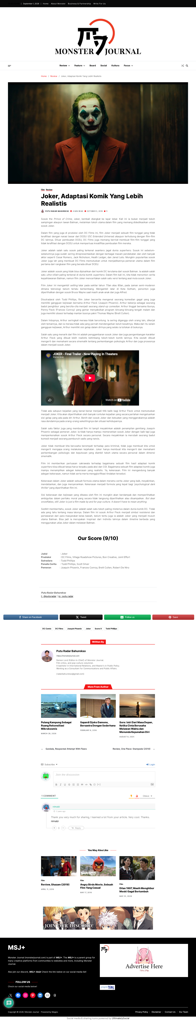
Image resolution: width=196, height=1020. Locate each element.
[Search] (187, 66)
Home (45, 3)
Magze (55, 1012)
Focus (127, 65)
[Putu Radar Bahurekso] (47, 656)
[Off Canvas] (9, 65)
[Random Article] (182, 65)
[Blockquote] (82, 784)
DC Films (59, 628)
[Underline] (65, 784)
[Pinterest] (33, 995)
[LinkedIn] (40, 995)
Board (93, 65)
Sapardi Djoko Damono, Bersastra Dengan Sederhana (97, 724)
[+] (99, 784)
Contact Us (170, 1012)
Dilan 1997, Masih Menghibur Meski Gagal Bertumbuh (136, 890)
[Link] (91, 784)
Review (63, 65)
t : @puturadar (48, 596)
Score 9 (98, 628)
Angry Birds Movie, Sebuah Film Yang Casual (96, 886)
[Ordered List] (73, 784)
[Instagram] (25, 995)
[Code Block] (86, 784)
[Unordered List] (78, 784)
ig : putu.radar (65, 596)
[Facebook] (18, 995)
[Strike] (69, 784)
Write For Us (99, 3)
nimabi (56, 806)
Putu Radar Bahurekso (57, 211)
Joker (88, 628)
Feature (78, 65)
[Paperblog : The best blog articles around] (144, 987)
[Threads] (55, 995)
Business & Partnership (79, 3)
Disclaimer (156, 1012)
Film (43, 189)
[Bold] (56, 784)
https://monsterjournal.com (67, 656)
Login (152, 764)
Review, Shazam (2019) (55, 884)
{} (95, 784)
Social (103, 65)
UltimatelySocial (120, 1018)
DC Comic (46, 628)
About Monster (58, 3)
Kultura (115, 65)
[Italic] (60, 784)
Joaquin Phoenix (74, 628)
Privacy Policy (141, 1012)
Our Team (183, 1012)
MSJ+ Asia (34, 971)
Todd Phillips (111, 628)
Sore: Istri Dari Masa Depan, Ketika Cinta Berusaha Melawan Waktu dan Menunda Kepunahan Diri (136, 727)
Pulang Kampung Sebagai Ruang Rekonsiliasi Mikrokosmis (56, 725)
